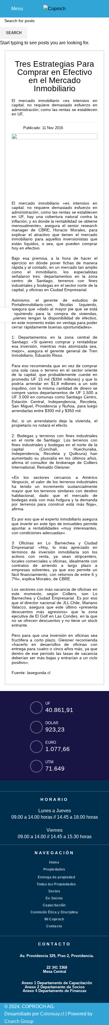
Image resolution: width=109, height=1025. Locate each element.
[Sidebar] (7, 314)
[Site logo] (54, 8)
